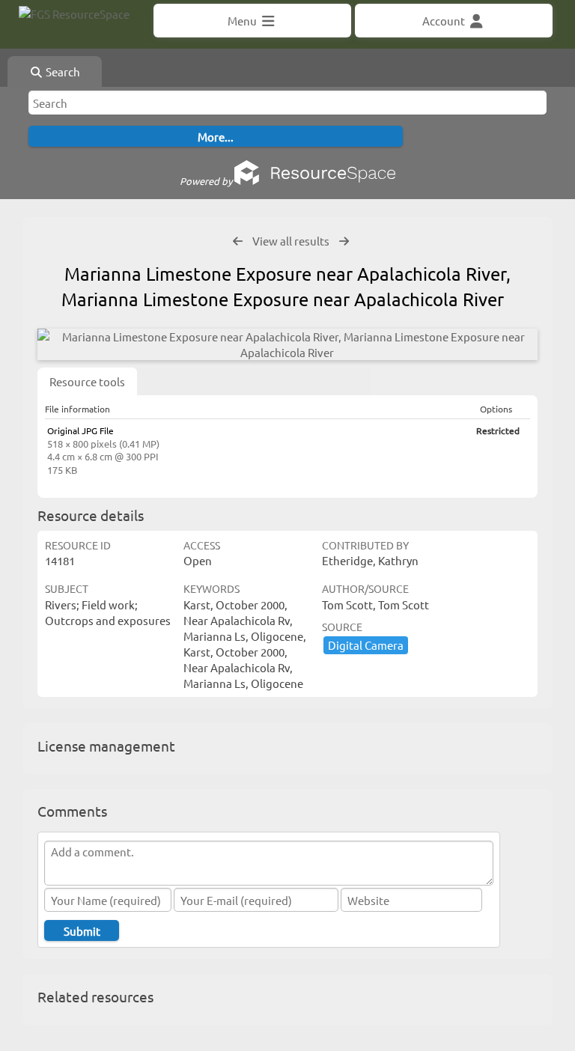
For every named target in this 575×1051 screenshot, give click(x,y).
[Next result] (344, 241)
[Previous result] (238, 241)
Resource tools (87, 381)
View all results (290, 241)
